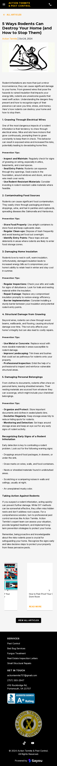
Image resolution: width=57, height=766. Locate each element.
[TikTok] (24, 743)
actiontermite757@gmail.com (22, 675)
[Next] (49, 590)
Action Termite (9, 38)
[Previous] (7, 590)
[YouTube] (32, 743)
